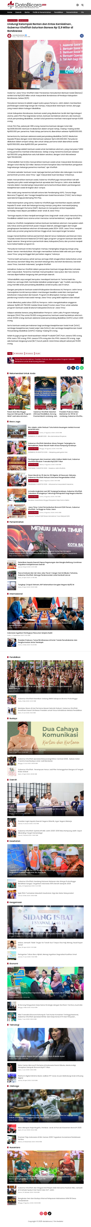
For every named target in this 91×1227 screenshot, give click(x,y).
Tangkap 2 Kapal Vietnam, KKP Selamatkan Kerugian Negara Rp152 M (46, 585)
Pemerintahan (23, 20)
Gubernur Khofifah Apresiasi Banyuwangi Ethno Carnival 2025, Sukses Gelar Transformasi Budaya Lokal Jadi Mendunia (49, 760)
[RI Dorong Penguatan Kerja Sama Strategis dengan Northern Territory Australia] (11, 1006)
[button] (77, 5)
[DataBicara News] (26, 5)
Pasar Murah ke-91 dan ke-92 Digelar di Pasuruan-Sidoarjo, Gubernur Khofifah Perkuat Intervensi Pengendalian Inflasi (52, 476)
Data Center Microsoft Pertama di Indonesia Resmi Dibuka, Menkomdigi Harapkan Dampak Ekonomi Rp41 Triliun (47, 1066)
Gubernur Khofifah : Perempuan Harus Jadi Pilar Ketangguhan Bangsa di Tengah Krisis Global (50, 771)
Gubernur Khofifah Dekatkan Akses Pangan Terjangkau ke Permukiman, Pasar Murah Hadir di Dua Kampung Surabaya (52, 444)
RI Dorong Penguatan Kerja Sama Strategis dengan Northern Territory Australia (50, 1005)
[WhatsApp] (82, 368)
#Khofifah (19, 353)
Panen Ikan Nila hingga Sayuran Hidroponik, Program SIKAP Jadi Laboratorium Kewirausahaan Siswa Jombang (19, 414)
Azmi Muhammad (18, 35)
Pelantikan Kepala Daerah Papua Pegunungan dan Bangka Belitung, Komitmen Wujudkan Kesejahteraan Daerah (50, 563)
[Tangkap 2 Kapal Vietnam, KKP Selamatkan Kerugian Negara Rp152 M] (11, 585)
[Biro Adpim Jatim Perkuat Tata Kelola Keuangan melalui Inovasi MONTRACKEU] (16, 431)
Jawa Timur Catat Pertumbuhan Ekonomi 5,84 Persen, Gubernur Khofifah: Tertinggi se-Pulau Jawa (54, 508)
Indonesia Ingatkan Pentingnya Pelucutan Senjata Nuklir (29, 633)
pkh (38, 353)
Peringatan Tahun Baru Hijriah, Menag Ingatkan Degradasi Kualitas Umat (47, 954)
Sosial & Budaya (14, 407)
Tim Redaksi (58, 1221)
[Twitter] (73, 368)
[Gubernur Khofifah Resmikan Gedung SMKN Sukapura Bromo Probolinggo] (11, 699)
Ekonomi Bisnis (12, 20)
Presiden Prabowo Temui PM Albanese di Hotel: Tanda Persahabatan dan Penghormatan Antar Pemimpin (47, 641)
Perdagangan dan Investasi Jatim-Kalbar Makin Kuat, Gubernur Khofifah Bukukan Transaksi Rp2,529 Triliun (54, 460)
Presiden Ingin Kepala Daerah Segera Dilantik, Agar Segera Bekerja (45, 821)
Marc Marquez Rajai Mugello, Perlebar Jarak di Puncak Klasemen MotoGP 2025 (49, 1128)
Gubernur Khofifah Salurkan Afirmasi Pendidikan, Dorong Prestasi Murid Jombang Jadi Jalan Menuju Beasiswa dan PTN (45, 414)
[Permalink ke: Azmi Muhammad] (9, 36)
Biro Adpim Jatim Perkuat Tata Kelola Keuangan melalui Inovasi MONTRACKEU (54, 428)
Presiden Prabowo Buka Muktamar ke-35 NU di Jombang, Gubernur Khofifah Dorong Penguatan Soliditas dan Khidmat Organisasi (71, 414)
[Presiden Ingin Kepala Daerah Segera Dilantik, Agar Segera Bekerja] (11, 822)
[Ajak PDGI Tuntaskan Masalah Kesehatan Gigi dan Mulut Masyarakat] (11, 894)
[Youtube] (45, 1213)
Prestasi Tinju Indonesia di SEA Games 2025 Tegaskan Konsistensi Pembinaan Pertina (49, 1138)
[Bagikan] (82, 36)
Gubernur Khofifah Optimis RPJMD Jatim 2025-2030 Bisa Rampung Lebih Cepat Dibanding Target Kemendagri (50, 832)
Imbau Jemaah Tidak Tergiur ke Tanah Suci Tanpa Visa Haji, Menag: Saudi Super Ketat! (50, 944)
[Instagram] (41, 1213)
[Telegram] (77, 368)
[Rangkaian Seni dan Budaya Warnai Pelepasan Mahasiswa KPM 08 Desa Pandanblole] (11, 1200)
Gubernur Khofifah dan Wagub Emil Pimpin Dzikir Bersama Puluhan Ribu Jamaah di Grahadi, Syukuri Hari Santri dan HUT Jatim (50, 1189)
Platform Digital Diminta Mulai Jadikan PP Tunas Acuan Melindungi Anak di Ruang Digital (50, 1077)
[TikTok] (49, 1213)
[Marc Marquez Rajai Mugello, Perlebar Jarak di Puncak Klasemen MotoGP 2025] (11, 1128)
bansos (30, 353)
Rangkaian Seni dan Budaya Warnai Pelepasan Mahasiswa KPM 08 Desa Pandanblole (47, 1199)
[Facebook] (69, 368)
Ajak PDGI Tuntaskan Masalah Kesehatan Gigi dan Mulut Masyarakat (46, 893)
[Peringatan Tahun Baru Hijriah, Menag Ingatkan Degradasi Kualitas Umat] (11, 955)
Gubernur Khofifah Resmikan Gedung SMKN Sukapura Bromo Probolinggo (48, 699)
